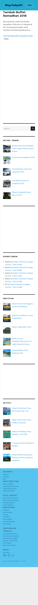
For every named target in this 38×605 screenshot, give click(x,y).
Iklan (4, 479)
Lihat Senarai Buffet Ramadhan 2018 (18, 36)
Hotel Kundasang (8, 502)
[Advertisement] (19, 228)
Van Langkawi (7, 519)
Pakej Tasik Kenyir (9, 491)
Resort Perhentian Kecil (10, 498)
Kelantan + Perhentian (10, 540)
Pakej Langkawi (8, 484)
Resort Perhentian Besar (11, 500)
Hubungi (6, 476)
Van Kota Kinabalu (9, 521)
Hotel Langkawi (8, 505)
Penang (5, 514)
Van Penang (7, 524)
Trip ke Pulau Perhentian (11, 536)
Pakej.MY (6, 474)
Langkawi (6, 510)
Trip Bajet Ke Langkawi (10, 538)
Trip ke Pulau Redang (10, 534)
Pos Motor (6, 552)
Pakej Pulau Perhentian (10, 486)
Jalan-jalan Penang (9, 545)
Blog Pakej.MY (14, 5)
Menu (29, 5)
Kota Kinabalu (7, 512)
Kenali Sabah (7, 543)
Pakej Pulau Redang (9, 488)
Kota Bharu (6, 517)
